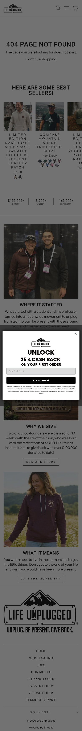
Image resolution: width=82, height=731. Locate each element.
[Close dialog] (76, 334)
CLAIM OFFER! (41, 380)
